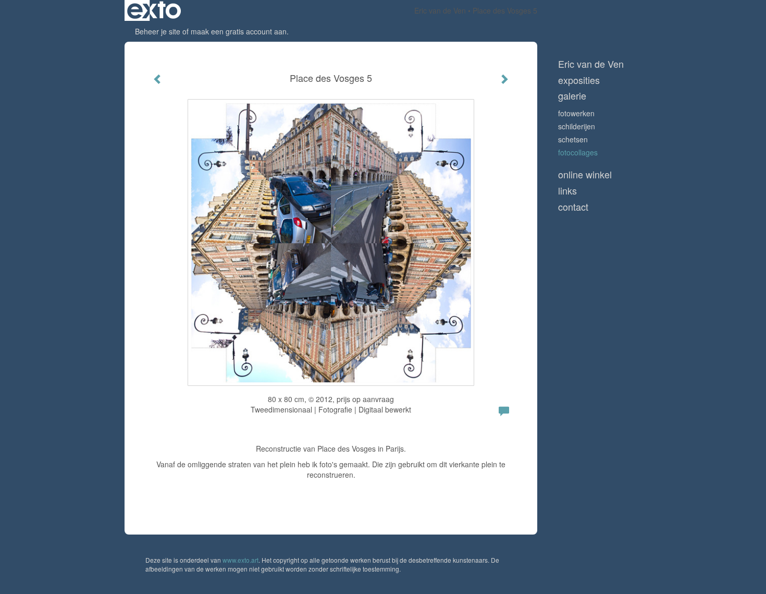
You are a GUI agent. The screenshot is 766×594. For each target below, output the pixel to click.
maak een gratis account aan (239, 31)
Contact (573, 206)
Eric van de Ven (440, 10)
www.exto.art (240, 559)
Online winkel (585, 174)
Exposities (579, 80)
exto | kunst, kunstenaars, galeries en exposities (154, 10)
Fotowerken (576, 113)
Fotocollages (578, 152)
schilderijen (576, 126)
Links (567, 190)
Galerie (572, 95)
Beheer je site (157, 31)
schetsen (573, 139)
